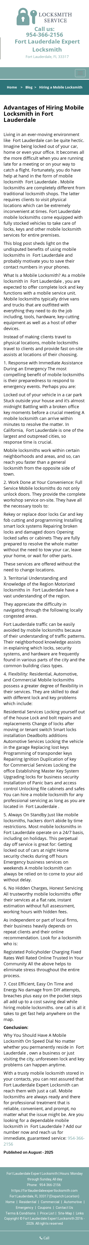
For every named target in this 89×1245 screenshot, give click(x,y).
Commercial (50, 1202)
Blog (29, 87)
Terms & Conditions (20, 1213)
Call (45, 1238)
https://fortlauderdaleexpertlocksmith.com (44, 1190)
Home (12, 87)
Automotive (73, 1202)
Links (80, 1213)
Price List (47, 1213)
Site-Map (65, 1213)
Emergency (24, 1208)
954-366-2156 (44, 34)
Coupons (44, 1208)
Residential (27, 1202)
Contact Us (64, 1208)
